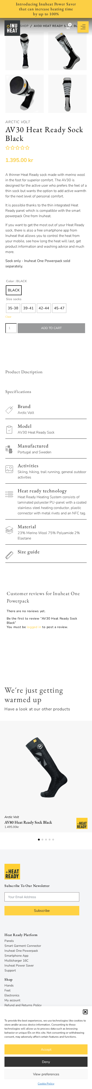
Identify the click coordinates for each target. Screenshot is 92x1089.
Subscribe (42, 910)
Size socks (13, 299)
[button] (85, 1012)
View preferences (46, 1074)
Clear (8, 317)
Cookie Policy (46, 1083)
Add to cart (51, 328)
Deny (46, 1062)
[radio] (13, 290)
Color (10, 281)
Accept (46, 1049)
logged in (34, 627)
